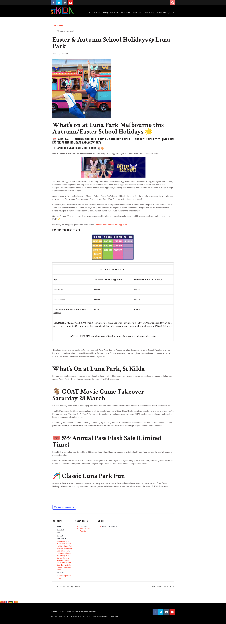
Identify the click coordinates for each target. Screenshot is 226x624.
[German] (10, 602)
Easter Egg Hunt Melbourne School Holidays (64, 543)
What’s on (137, 12)
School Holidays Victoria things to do (63, 560)
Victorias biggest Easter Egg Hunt (64, 567)
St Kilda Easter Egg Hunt (64, 563)
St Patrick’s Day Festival (69, 586)
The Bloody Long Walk (161, 586)
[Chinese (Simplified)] (1, 602)
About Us (86, 617)
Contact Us (113, 617)
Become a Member (58, 617)
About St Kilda (94, 12)
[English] (4, 602)
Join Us (171, 12)
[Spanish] (16, 602)
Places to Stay (148, 12)
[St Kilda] (62, 10)
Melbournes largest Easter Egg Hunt (64, 554)
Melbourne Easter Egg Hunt (64, 549)
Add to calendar (64, 507)
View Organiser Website (85, 529)
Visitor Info (161, 12)
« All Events (57, 25)
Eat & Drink (125, 12)
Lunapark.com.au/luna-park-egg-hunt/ (111, 224)
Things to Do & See (110, 12)
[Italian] (13, 602)
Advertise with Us (74, 617)
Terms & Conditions (99, 617)
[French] (7, 602)
